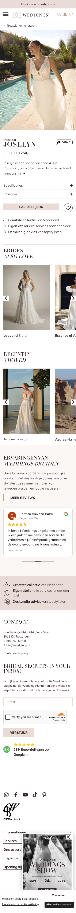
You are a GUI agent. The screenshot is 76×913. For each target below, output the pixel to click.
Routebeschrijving (15, 653)
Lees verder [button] (15, 550)
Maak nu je (38, 4)
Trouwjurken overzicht (22, 25)
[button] (4, 80)
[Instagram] (6, 795)
